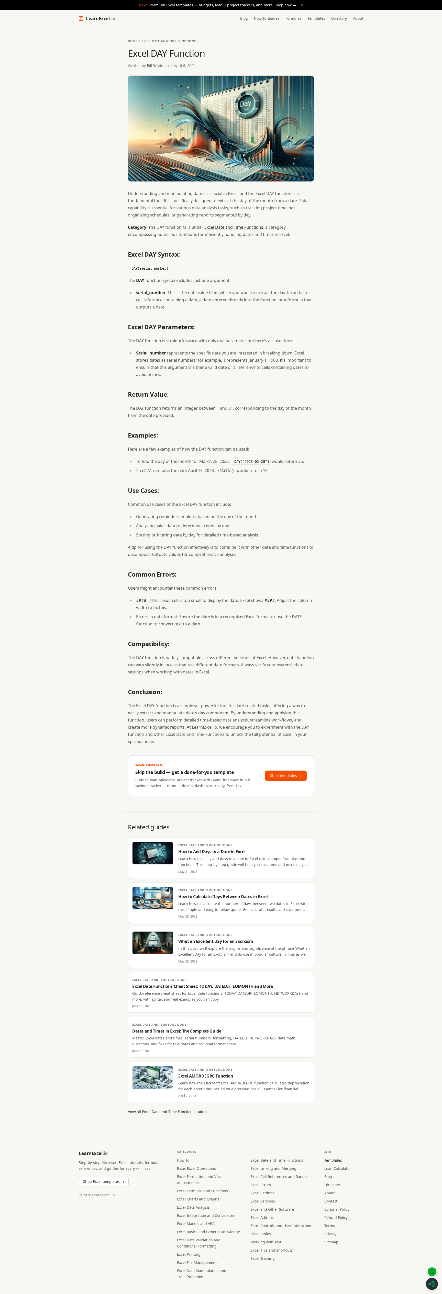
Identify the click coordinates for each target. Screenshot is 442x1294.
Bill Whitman (158, 65)
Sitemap (331, 1242)
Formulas (293, 18)
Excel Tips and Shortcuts (272, 1250)
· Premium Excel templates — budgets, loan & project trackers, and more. (221, 5)
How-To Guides (266, 18)
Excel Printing (189, 1254)
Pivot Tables (261, 1233)
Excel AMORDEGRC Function (205, 1076)
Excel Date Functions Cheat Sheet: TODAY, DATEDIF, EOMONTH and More (202, 986)
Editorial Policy (336, 1209)
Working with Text (266, 1242)
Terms (329, 1225)
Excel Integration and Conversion (205, 1215)
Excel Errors (261, 1184)
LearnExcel (100, 18)
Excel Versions (263, 1201)
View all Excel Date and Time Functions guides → (170, 1111)
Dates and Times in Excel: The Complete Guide (176, 1031)
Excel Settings (262, 1192)
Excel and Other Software (272, 1209)
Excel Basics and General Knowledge (208, 1231)
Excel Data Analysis (193, 1207)
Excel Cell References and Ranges (279, 1176)
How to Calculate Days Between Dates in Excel (223, 896)
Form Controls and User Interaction (281, 1225)
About (358, 18)
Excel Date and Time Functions (169, 41)
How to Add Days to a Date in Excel (211, 851)
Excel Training (263, 1258)
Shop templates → (286, 775)
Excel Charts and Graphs (198, 1199)
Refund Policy (336, 1217)
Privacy (330, 1233)
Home (132, 41)
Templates (316, 18)
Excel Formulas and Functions (202, 1190)
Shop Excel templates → (103, 1181)
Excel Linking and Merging (273, 1168)
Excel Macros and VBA (196, 1223)
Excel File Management (197, 1262)
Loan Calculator (337, 1168)
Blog (244, 18)
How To (183, 1160)
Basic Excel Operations (196, 1168)
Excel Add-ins (262, 1217)
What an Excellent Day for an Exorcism (215, 941)
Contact (330, 1201)
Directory (339, 18)
